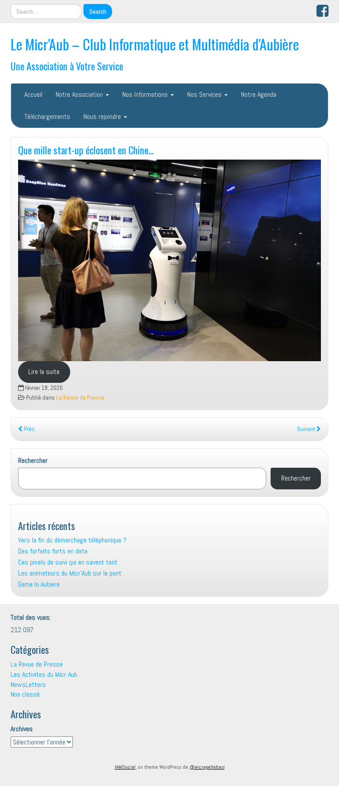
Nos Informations (146, 94)
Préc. (29, 429)
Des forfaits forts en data (52, 551)
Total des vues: (32, 617)
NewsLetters (28, 684)
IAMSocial (125, 767)
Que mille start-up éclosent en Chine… (86, 149)
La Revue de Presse (80, 397)
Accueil (33, 94)
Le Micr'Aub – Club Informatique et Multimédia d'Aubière (155, 44)
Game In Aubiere (39, 584)
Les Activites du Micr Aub (44, 674)
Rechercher (33, 460)
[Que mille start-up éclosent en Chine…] (169, 260)
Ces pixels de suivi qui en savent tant (67, 562)
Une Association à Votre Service (67, 65)
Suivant (306, 429)
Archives (22, 728)
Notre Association (80, 94)
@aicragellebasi (207, 767)
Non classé (25, 694)
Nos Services (205, 94)
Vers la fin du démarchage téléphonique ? (72, 540)
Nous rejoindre (103, 116)
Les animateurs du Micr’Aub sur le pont (69, 573)
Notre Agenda (258, 94)
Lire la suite (44, 371)
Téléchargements (47, 116)
